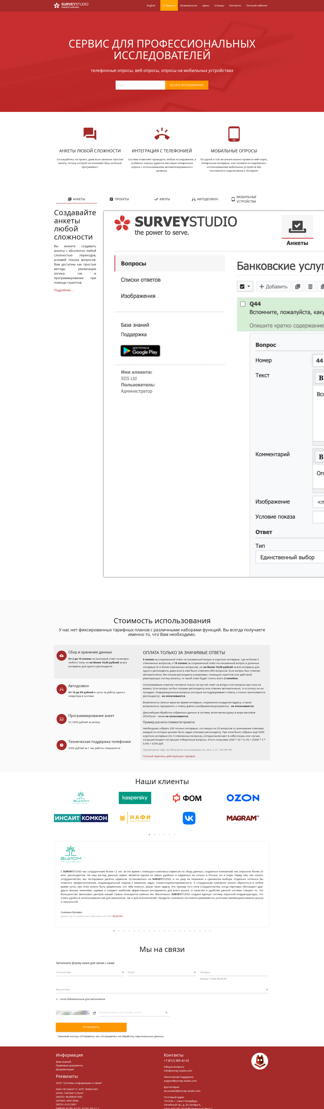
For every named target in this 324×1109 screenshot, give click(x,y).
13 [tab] (174, 931)
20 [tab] (210, 931)
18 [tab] (200, 931)
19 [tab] (205, 931)
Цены (205, 5)
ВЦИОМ (118, 916)
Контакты (235, 5)
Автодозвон (207, 199)
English (151, 5)
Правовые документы (69, 1065)
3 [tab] (159, 834)
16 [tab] (190, 931)
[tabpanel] (81, 812)
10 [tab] (159, 931)
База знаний (63, 1061)
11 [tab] (164, 931)
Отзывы (219, 5)
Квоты (165, 199)
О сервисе (169, 5)
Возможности (188, 5)
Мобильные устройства (246, 199)
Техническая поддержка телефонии (99, 741)
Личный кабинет (256, 5)
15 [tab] (184, 931)
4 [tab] (164, 834)
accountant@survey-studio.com (182, 1090)
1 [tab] (149, 834)
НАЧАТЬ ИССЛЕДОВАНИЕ (187, 85)
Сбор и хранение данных (90, 652)
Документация (65, 1069)
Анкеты (79, 199)
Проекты (122, 199)
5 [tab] (169, 834)
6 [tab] (174, 834)
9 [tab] (154, 931)
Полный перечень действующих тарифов (169, 756)
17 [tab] (195, 931)
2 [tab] (154, 834)
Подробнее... (63, 290)
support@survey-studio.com (180, 1080)
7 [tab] (144, 931)
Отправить (91, 1027)
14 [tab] (179, 931)
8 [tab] (149, 931)
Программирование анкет (91, 715)
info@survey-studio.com (178, 1070)
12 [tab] (169, 931)
